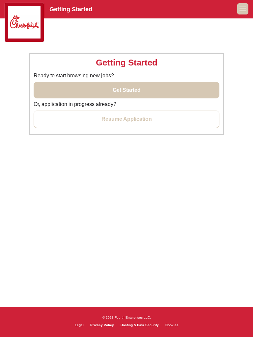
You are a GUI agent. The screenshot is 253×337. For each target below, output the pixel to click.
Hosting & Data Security (140, 325)
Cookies (172, 325)
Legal (79, 325)
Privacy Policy (102, 325)
